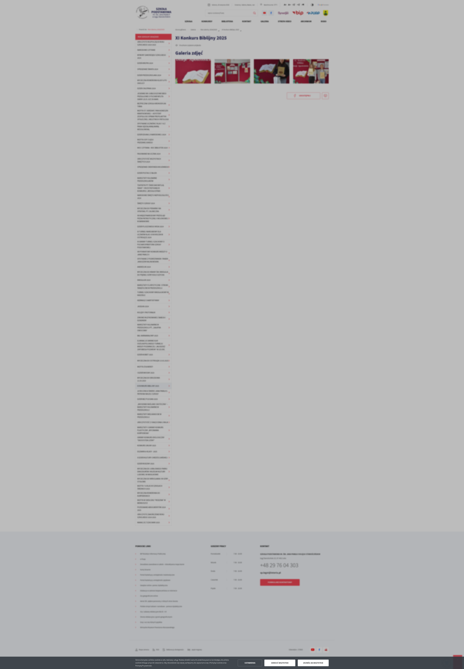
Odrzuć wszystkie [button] (280, 663)
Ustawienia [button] (250, 663)
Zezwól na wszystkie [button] (313, 663)
